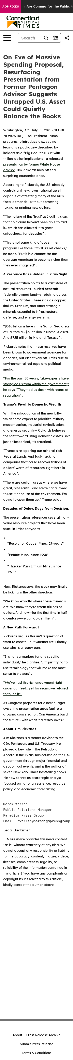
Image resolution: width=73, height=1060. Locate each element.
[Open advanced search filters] (56, 38)
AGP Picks (10, 6)
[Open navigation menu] (7, 38)
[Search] (46, 38)
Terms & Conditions (36, 1053)
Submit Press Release (36, 1044)
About (17, 1035)
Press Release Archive (43, 1035)
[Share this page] (67, 38)
